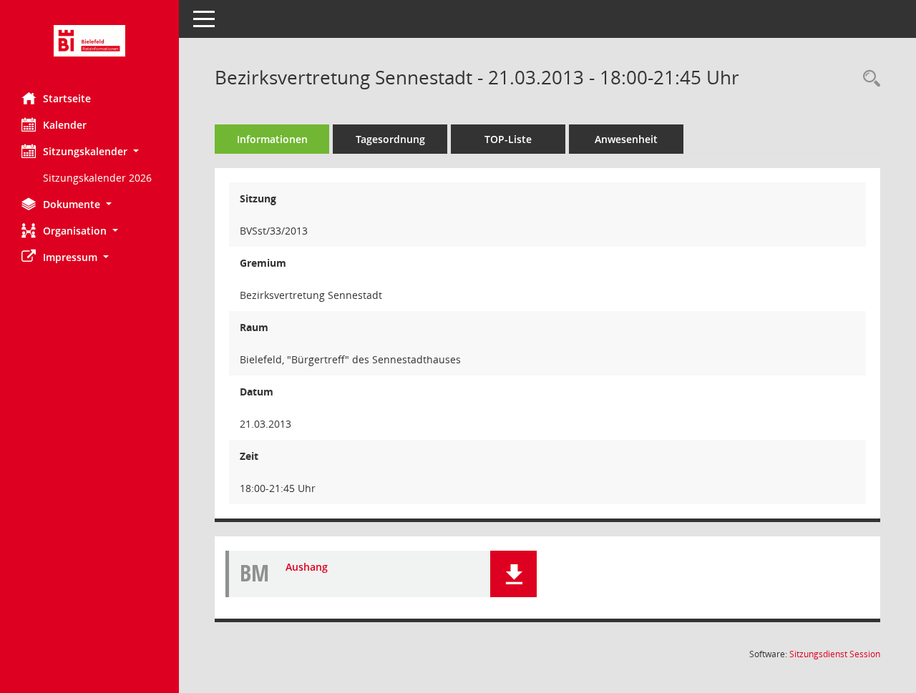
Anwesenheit (626, 139)
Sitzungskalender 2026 (97, 178)
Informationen (272, 139)
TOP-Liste (508, 139)
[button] (89, 151)
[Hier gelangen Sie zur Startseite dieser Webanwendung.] (89, 40)
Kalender (65, 125)
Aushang (307, 567)
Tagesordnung (390, 139)
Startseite (67, 98)
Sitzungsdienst (834, 654)
